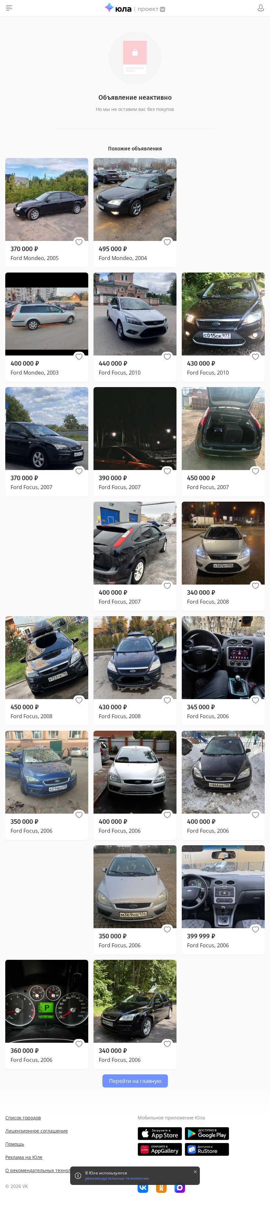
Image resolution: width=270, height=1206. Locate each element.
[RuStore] (207, 1149)
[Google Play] (207, 1133)
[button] (79, 242)
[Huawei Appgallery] (160, 1149)
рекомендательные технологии (117, 1178)
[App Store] (160, 1133)
